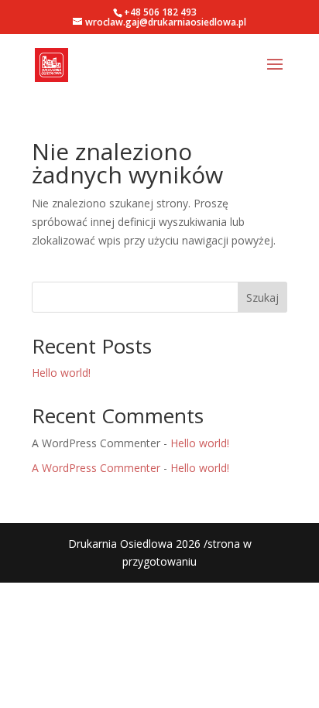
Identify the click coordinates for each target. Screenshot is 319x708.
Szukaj (262, 297)
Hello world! (61, 372)
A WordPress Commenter (96, 467)
